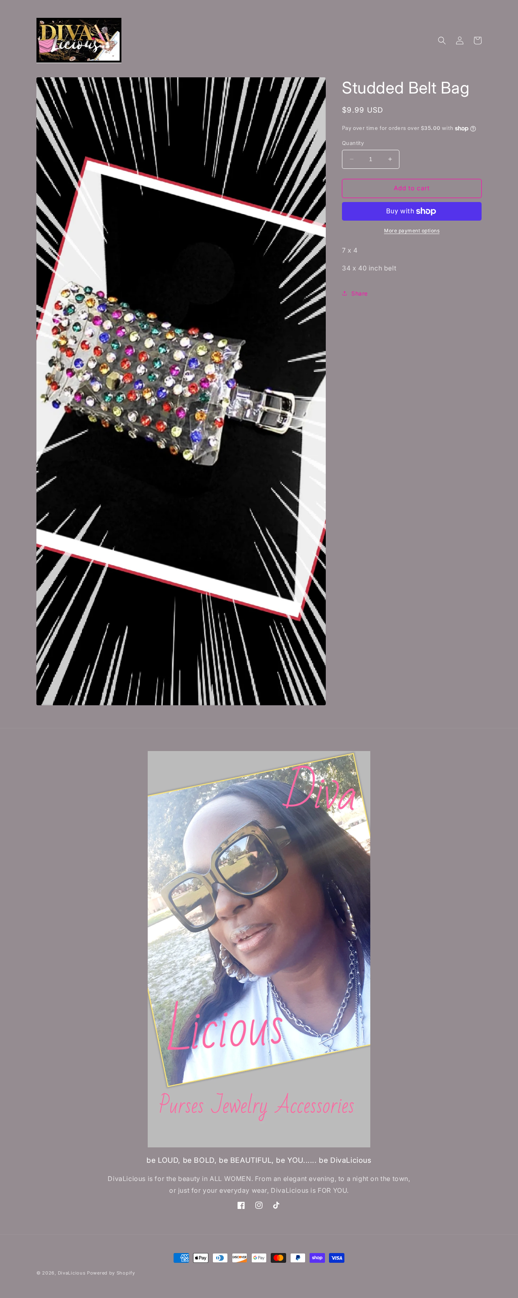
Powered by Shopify (111, 1273)
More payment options (411, 231)
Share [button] (359, 293)
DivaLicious (72, 1273)
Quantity (353, 143)
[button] (442, 40)
